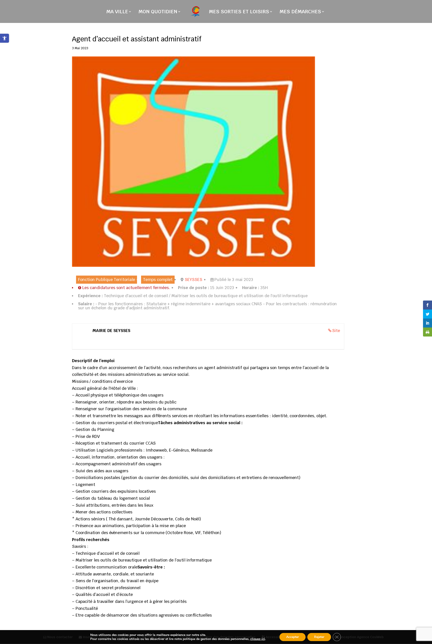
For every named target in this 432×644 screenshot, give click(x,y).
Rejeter (319, 637)
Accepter (292, 637)
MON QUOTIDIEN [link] (158, 12)
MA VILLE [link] (117, 12)
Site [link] (336, 330)
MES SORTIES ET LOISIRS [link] (239, 12)
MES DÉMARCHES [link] (300, 12)
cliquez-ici (257, 639)
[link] (4, 38)
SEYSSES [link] (193, 279)
